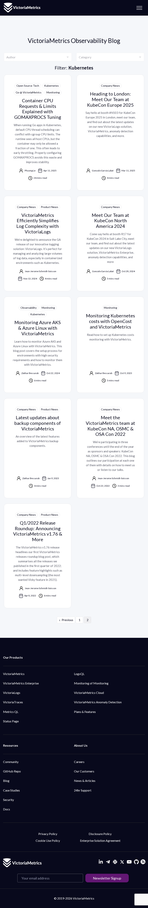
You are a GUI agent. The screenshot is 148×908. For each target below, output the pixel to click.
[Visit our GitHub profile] (136, 861)
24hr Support (82, 790)
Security (8, 800)
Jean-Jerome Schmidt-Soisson (40, 271)
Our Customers (84, 771)
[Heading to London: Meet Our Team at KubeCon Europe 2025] (110, 132)
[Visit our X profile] (122, 861)
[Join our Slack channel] (115, 861)
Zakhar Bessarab (30, 373)
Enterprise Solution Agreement (100, 840)
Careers (79, 762)
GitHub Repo (12, 771)
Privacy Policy (47, 834)
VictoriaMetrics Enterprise (21, 683)
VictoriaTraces (13, 702)
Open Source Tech (27, 85)
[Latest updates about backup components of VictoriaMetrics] (37, 448)
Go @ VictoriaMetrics (28, 92)
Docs (6, 809)
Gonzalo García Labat (103, 170)
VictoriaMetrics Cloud (89, 692)
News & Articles (84, 780)
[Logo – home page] (22, 8)
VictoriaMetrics (13, 674)
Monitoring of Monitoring (91, 683)
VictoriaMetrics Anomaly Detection (98, 702)
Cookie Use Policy (48, 840)
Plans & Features (85, 711)
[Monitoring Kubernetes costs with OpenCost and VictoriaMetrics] (110, 345)
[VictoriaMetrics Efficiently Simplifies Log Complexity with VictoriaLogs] (37, 243)
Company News (110, 85)
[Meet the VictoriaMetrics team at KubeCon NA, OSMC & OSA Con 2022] (110, 448)
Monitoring (53, 92)
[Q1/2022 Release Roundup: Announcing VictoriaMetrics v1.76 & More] (37, 556)
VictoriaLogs (11, 692)
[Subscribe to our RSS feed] (142, 861)
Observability (28, 307)
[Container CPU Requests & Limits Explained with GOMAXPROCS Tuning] (37, 132)
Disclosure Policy (100, 834)
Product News (49, 207)
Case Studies (11, 790)
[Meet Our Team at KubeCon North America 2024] (110, 243)
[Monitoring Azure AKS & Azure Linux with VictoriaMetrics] (37, 345)
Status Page (11, 721)
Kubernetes (51, 85)
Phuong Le (30, 170)
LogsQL (79, 674)
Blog (6, 780)
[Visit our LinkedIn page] (100, 861)
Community (10, 762)
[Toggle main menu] (139, 8)
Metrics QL (10, 711)
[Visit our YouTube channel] (129, 861)
